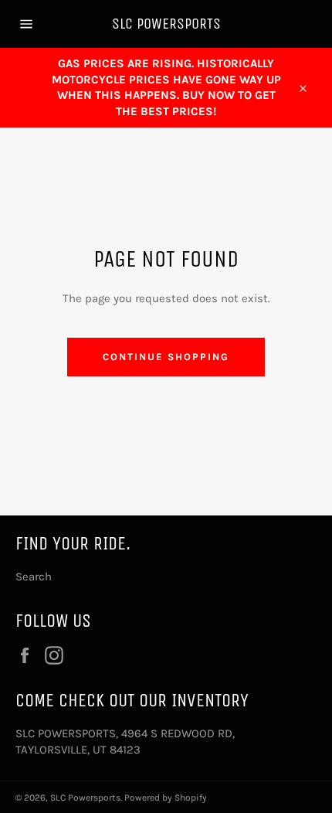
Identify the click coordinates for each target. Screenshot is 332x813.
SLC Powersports (166, 23)
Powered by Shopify (165, 797)
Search (33, 576)
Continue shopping (166, 356)
